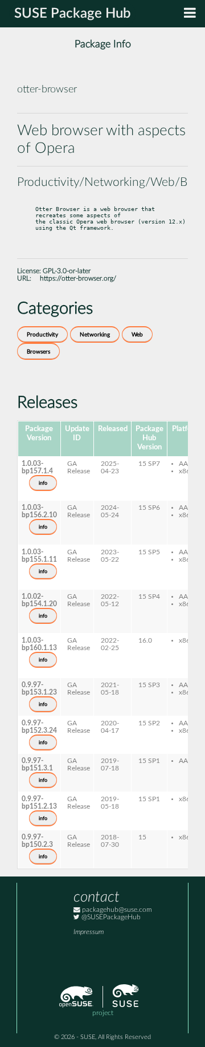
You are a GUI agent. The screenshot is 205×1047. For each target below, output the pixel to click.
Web (137, 335)
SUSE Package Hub (72, 14)
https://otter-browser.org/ (78, 278)
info (43, 483)
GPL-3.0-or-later (67, 271)
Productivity (42, 335)
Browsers (38, 352)
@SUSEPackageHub (110, 917)
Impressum (88, 932)
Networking (95, 335)
